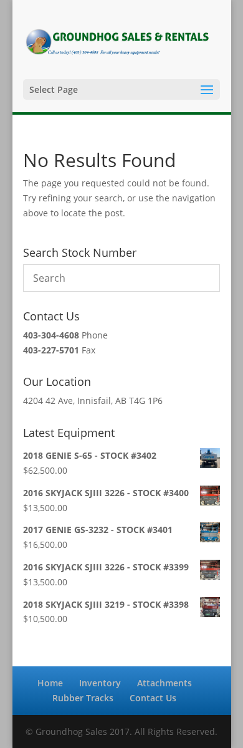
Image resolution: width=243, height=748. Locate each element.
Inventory (100, 683)
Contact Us (153, 698)
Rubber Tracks (82, 698)
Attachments (164, 683)
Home (50, 683)
